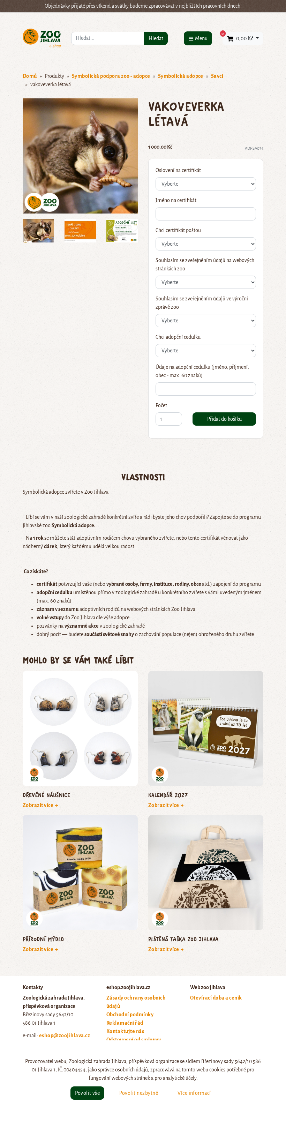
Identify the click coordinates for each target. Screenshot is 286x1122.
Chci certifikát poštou (178, 230)
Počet (161, 405)
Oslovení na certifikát (178, 170)
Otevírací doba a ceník (216, 998)
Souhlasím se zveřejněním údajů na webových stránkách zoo (205, 264)
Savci (217, 76)
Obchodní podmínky (129, 1014)
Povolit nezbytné (138, 1093)
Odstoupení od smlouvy (133, 1039)
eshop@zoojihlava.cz (64, 1035)
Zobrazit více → (41, 805)
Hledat (156, 38)
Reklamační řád (124, 1023)
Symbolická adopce (180, 76)
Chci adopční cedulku (178, 337)
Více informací (194, 1093)
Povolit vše (87, 1093)
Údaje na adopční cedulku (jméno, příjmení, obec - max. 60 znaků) (202, 371)
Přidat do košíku (224, 419)
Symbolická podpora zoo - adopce (111, 76)
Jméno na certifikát (176, 200)
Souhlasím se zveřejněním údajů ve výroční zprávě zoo (202, 303)
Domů (30, 76)
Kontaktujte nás (125, 1031)
